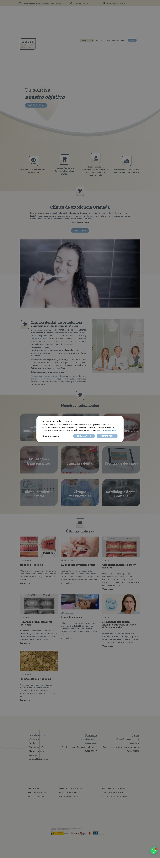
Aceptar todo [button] (107, 436)
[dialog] (80, 429)
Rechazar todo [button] (84, 436)
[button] (153, 850)
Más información (111, 430)
